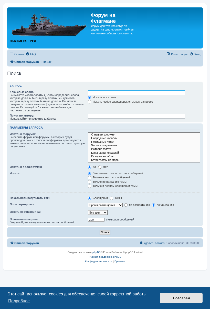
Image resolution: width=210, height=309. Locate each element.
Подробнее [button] (19, 301)
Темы (118, 197)
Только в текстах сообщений (111, 177)
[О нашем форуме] (144, 135)
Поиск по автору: (22, 115)
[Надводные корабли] (144, 138)
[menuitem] (31, 54)
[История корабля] (144, 156)
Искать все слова (104, 97)
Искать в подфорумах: (26, 166)
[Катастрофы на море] (144, 160)
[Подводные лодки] (144, 142)
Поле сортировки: (23, 204)
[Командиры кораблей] (144, 153)
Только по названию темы (109, 181)
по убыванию (165, 204)
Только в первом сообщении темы (115, 185)
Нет (105, 166)
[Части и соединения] (144, 145)
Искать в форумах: (23, 134)
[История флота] (144, 149)
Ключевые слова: (22, 91)
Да (94, 166)
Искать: (15, 173)
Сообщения (100, 197)
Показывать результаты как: (30, 197)
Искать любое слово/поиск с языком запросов (122, 101)
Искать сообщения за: (25, 211)
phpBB (96, 252)
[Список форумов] (49, 22)
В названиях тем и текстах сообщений (117, 173)
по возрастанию (139, 204)
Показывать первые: (24, 219)
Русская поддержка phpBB (105, 256)
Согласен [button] (181, 298)
